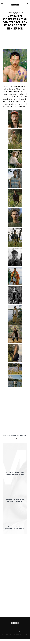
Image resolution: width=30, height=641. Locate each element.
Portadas (19, 426)
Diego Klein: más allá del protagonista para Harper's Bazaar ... (15, 492)
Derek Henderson (10, 12)
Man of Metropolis (21, 424)
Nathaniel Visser (12, 426)
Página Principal (15, 591)
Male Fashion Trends (10, 597)
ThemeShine (25, 597)
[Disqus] (15, 520)
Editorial (17, 12)
